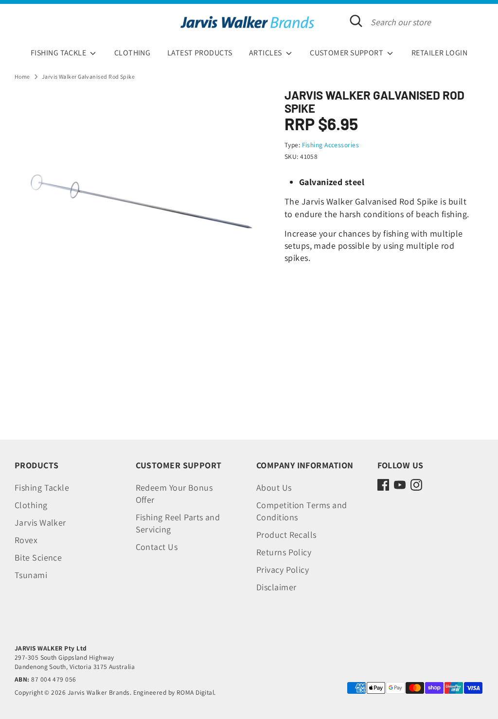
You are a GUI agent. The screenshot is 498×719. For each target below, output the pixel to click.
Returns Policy (283, 552)
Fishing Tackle (42, 487)
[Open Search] (356, 21)
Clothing (31, 505)
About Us (274, 487)
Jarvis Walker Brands (99, 692)
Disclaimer (276, 587)
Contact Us (157, 546)
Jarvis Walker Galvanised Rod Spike (88, 76)
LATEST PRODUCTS (199, 53)
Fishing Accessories (330, 144)
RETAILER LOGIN (439, 53)
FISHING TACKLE (59, 53)
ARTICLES (266, 53)
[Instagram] (416, 485)
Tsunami (31, 575)
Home (22, 76)
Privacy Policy (282, 569)
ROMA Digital (195, 692)
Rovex (26, 540)
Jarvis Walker (40, 522)
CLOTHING (132, 53)
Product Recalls (286, 534)
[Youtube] (400, 485)
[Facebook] (383, 485)
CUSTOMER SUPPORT (347, 53)
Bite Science (38, 557)
